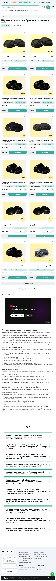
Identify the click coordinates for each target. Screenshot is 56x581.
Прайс (14, 2)
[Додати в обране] (25, 33)
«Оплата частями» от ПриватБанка (27, 567)
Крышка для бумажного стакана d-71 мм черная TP (14, 183)
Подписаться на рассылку (9, 570)
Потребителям (38, 550)
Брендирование (37, 558)
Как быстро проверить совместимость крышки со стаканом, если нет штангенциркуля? (26, 465)
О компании (40, 565)
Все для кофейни (23, 560)
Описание (6, 295)
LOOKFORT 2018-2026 (12, 578)
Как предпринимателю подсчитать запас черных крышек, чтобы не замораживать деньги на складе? (24, 437)
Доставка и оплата (23, 569)
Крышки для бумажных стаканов (21, 10)
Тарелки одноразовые (24, 554)
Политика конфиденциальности (24, 578)
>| (34, 288)
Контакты (39, 569)
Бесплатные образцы (25, 2)
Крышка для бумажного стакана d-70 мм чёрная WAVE (14, 141)
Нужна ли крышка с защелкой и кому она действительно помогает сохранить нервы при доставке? (26, 446)
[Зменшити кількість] (15, 64)
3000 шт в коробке (8, 102)
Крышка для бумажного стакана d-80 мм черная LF (41, 225)
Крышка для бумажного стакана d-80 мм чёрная (14, 225)
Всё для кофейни (9, 10)
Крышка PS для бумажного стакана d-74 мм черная (41, 57)
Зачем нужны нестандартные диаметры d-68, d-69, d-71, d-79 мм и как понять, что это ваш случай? (27, 501)
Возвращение (22, 571)
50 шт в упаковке (20, 60)
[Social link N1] (3, 552)
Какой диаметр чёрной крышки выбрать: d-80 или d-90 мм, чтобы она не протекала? (26, 529)
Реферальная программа (40, 554)
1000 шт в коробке (8, 60)
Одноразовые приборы (24, 556)
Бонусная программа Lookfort (41, 556)
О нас (38, 567)
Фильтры (6, 25)
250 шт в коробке (41, 269)
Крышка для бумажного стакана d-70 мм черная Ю (41, 141)
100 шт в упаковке (20, 144)
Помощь (21, 565)
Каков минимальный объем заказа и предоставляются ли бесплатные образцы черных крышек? (24, 481)
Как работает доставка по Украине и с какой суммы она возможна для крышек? (25, 473)
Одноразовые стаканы (24, 552)
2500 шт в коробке (35, 186)
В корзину (17, 68)
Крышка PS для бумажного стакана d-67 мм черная (13, 57)
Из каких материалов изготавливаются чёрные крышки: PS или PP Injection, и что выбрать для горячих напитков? (26, 510)
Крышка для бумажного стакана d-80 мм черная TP (14, 266)
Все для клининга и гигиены (25, 558)
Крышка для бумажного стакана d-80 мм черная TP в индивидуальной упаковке (41, 266)
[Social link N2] (7, 552)
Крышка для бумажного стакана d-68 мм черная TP (14, 99)
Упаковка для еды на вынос (25, 562)
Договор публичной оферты (35, 578)
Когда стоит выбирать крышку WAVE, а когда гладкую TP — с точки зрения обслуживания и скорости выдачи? (26, 456)
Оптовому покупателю (39, 552)
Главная (3, 10)
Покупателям (22, 550)
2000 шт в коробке (35, 144)
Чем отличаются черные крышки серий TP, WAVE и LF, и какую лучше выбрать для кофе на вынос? (26, 520)
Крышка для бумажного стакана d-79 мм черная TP (41, 183)
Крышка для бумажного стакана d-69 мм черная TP (41, 99)
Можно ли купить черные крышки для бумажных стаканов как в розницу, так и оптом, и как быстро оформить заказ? (27, 491)
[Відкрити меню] (54, 2)
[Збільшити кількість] (25, 64)
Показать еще (29, 283)
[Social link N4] (12, 552)
